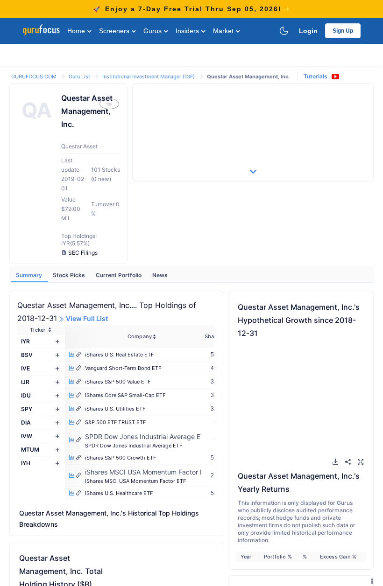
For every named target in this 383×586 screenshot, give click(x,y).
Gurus (153, 31)
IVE (25, 368)
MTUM (30, 449)
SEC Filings (83, 252)
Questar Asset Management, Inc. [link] (248, 76)
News (160, 275)
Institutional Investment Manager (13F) (149, 76)
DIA (26, 422)
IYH (25, 463)
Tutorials (315, 76)
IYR (25, 341)
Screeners (115, 31)
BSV (27, 354)
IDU (26, 395)
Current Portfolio (119, 275)
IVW (26, 436)
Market (224, 31)
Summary (29, 275)
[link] (34, 76)
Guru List (80, 76)
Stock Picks (69, 275)
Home (77, 31)
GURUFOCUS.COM (34, 76)
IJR (25, 381)
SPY (26, 408)
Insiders (188, 31)
